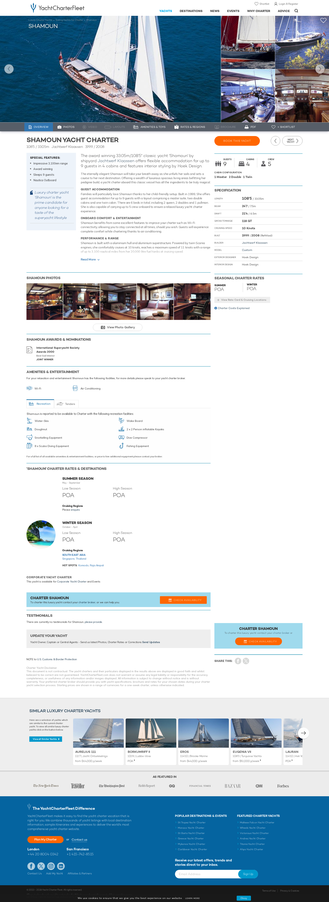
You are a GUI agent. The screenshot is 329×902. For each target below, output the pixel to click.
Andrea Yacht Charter (253, 838)
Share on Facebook (238, 661)
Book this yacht (237, 141)
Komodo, (84, 565)
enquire (75, 509)
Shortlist (264, 3)
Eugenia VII (242, 752)
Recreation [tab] (43, 403)
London (33, 849)
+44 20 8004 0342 (42, 854)
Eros (184, 752)
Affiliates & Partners (80, 873)
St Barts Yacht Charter (191, 833)
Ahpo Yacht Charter (251, 849)
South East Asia (74, 555)
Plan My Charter (45, 839)
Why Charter (258, 11)
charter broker (86, 602)
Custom (247, 250)
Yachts (165, 11)
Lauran (292, 752)
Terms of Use (268, 890)
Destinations (191, 11)
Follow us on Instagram (51, 866)
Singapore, (69, 558)
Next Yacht (320, 69)
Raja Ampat (97, 565)
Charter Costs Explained (234, 308)
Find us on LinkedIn (61, 866)
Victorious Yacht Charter (254, 833)
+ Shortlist (286, 127)
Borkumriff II (139, 752)
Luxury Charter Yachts (40, 20)
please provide (93, 622)
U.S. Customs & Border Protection (57, 659)
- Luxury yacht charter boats (69, 7)
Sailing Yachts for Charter (69, 20)
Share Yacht (246, 661)
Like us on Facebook (31, 866)
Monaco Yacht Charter (191, 827)
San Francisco (77, 849)
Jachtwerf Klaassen (116, 160)
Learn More (192, 898)
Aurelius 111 (85, 752)
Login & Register (288, 3)
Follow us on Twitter (41, 866)
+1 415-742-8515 (79, 854)
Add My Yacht (54, 873)
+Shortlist (323, 20)
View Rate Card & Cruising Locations (243, 299)
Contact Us (34, 873)
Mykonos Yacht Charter (191, 844)
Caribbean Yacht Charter (192, 849)
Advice (284, 11)
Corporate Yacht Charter (71, 581)
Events (233, 11)
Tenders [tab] (70, 404)
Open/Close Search (296, 11)
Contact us (79, 840)
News (215, 11)
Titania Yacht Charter (252, 844)
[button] (303, 733)
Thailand (81, 558)
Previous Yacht (9, 69)
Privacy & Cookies (289, 890)
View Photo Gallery (121, 327)
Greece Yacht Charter (191, 838)
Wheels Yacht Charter (253, 827)
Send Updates (151, 642)
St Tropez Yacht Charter (192, 822)
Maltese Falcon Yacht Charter (257, 822)
